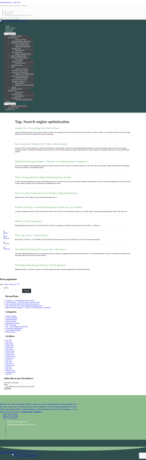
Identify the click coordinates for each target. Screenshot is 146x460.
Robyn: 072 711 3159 (10, 416)
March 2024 (9, 344)
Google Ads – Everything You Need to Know (37, 128)
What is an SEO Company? (29, 221)
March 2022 (9, 349)
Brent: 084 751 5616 (10, 414)
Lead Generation (10, 321)
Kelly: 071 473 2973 (10, 418)
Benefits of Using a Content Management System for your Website (48, 207)
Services (9, 31)
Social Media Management (15, 37)
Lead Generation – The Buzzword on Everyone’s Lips (22, 302)
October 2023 (9, 346)
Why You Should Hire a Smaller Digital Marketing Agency (24, 306)
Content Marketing (11, 318)
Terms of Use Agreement (29, 456)
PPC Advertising (10, 325)
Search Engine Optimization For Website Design (20, 79)
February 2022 (10, 351)
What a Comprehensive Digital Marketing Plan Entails (43, 177)
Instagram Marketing (18, 97)
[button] (51, 23)
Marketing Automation (18, 51)
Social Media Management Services (21, 40)
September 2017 (10, 372)
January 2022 (9, 353)
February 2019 (10, 365)
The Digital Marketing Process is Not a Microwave (41, 249)
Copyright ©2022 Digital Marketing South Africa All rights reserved (17, 451)
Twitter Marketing (23, 100)
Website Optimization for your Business (23, 75)
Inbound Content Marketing (21, 47)
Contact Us (10, 109)
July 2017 (8, 374)
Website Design (10, 332)
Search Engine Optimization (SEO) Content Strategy (20, 70)
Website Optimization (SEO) (23, 86)
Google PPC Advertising (19, 64)
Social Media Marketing (15, 90)
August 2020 (9, 358)
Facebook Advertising (18, 60)
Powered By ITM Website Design (9, 453)
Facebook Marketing (18, 93)
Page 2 (7, 284)
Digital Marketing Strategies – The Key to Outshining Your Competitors (51, 161)
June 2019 (8, 362)
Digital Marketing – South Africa (10, 2)
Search (6, 288)
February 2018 (10, 370)
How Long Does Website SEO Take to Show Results (41, 144)
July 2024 (8, 340)
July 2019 (8, 360)
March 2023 (9, 347)
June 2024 (8, 342)
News (7, 101)
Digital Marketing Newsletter (17, 107)
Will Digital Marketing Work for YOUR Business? (40, 265)
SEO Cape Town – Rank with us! (31, 235)
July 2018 (8, 367)
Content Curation (10, 316)
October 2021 (9, 354)
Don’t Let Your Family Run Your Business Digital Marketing (46, 193)
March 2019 (9, 363)
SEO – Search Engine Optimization (16, 327)
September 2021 (10, 356)
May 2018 (8, 369)
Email (6, 384)
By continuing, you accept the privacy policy (20, 386)
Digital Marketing (11, 319)
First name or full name (11, 382)
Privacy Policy (17, 456)
